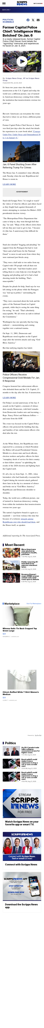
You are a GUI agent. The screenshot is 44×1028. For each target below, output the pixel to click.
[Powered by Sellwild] (38, 735)
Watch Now (37, 3)
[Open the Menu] (4, 3)
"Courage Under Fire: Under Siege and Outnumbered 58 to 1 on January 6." (22, 134)
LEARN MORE (9, 184)
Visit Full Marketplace (34, 603)
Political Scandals (8, 21)
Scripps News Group (14, 78)
